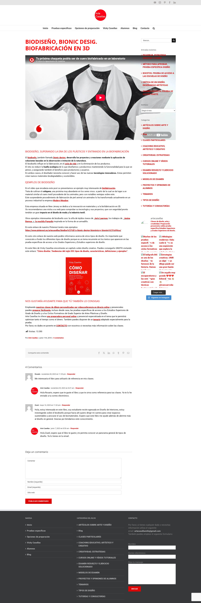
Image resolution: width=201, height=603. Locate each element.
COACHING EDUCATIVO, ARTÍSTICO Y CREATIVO (154, 147)
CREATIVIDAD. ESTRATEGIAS (156, 155)
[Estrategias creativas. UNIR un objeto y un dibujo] (167, 261)
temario (96, 319)
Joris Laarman (101, 218)
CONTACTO (61, 325)
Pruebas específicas (36, 531)
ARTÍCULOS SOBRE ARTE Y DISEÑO (155, 127)
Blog (145, 134)
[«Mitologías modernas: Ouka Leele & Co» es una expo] (167, 243)
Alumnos (31, 548)
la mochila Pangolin (44, 221)
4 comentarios (58, 338)
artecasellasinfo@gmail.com (147, 531)
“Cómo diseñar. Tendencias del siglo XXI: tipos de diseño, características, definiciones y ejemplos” (82, 251)
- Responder (70, 374)
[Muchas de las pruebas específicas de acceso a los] (149, 243)
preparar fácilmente (41, 310)
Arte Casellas (33, 338)
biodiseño (32, 157)
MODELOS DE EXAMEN (153, 179)
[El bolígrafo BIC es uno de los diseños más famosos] (149, 261)
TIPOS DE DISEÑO (151, 200)
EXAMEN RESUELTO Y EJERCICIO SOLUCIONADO (158, 172)
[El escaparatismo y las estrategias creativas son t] (149, 279)
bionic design (59, 157)
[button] (154, 28)
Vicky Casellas (34, 542)
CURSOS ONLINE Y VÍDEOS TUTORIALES (155, 163)
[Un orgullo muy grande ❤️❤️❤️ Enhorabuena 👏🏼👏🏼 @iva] (167, 279)
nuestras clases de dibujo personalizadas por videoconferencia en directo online (73, 307)
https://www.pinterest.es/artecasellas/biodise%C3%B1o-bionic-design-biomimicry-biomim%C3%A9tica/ (73, 230)
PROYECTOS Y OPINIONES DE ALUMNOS (156, 186)
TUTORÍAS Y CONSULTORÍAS (156, 206)
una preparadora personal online (61, 316)
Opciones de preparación (38, 537)
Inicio (29, 525)
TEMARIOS (148, 194)
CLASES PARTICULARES (154, 140)
